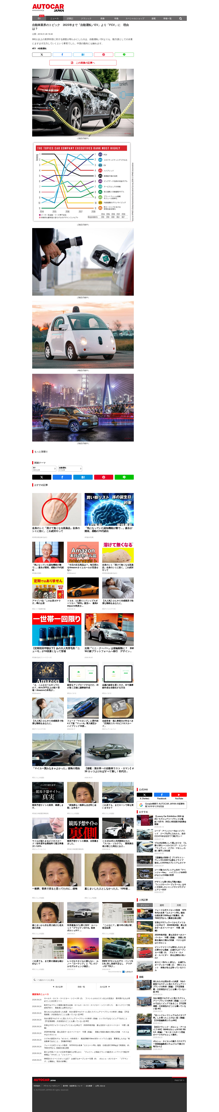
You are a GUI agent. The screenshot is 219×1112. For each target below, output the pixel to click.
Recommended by (115, 971)
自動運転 (42, 48)
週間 (162, 905)
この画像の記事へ (85, 62)
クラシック (86, 18)
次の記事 (103, 986)
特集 (116, 18)
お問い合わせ (100, 1085)
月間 (179, 905)
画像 (102, 18)
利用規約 (37, 1085)
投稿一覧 (81, 986)
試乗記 (70, 18)
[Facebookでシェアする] (62, 55)
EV (39, 18)
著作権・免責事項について (73, 1085)
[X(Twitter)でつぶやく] (41, 55)
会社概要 (89, 1085)
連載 (154, 18)
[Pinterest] (103, 55)
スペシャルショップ (135, 18)
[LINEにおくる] (124, 55)
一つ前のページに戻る (45, 980)
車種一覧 (167, 18)
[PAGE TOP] (179, 1080)
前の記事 (59, 986)
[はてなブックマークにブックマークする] (83, 55)
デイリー (145, 905)
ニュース (54, 18)
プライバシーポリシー (51, 1085)
